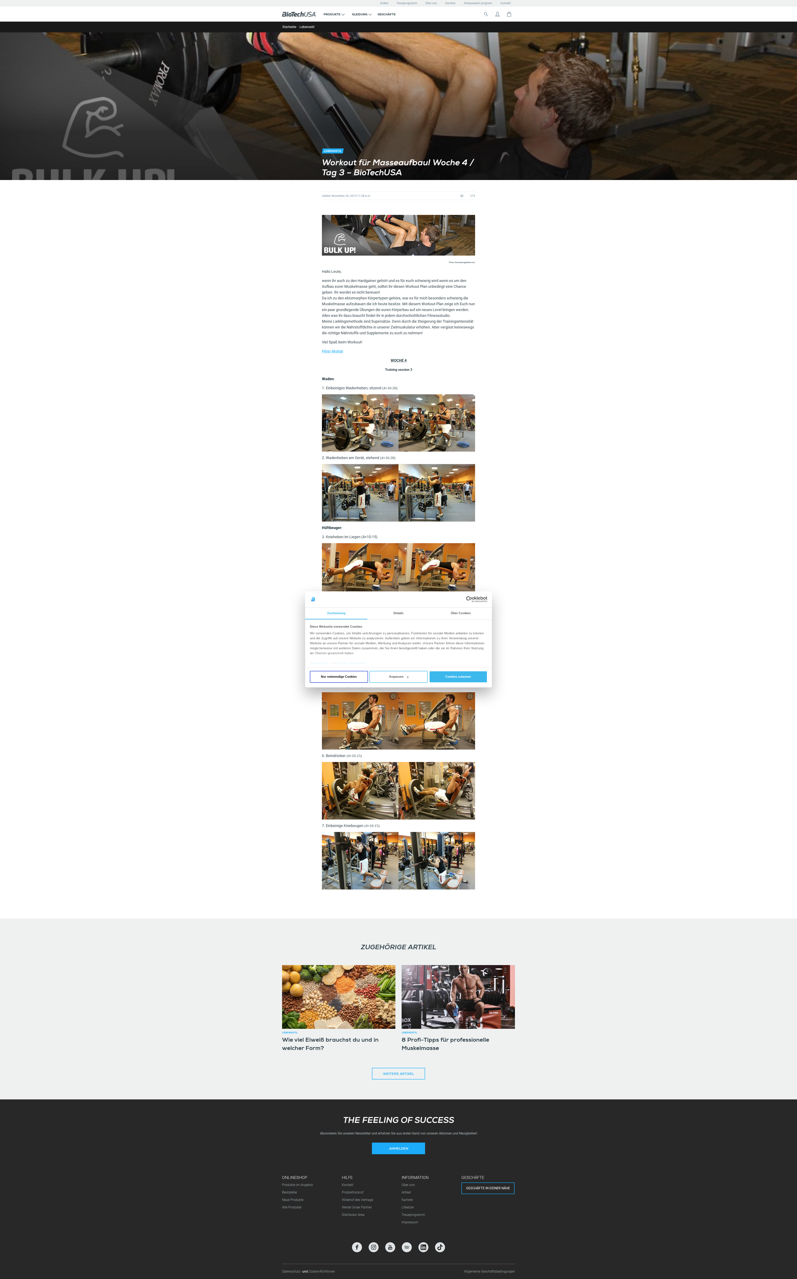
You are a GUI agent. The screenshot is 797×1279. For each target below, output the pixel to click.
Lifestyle (408, 1207)
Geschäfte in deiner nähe (488, 1188)
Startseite (289, 27)
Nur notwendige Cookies (339, 677)
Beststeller (289, 1192)
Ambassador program (478, 3)
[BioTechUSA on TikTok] (440, 1247)
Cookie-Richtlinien (351, 663)
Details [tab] (399, 613)
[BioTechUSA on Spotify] (407, 1247)
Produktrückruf (352, 1192)
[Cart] (509, 14)
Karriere (450, 3)
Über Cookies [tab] (461, 613)
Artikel (384, 3)
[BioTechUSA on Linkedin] (423, 1247)
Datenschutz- (292, 1271)
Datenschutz (319, 663)
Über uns (431, 3)
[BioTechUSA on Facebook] (357, 1247)
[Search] (485, 14)
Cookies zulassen (458, 677)
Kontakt (505, 3)
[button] (334, 14)
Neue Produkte (292, 1200)
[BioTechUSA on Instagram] (374, 1247)
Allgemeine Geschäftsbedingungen (489, 1271)
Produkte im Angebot (297, 1185)
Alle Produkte (291, 1207)
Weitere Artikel (398, 1074)
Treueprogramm (406, 3)
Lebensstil (306, 27)
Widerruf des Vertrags (357, 1200)
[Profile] (497, 14)
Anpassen (396, 677)
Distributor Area (353, 1215)
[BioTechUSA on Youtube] (390, 1247)
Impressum (410, 1222)
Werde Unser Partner (357, 1207)
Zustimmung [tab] (336, 613)
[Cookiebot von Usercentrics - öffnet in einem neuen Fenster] (469, 599)
